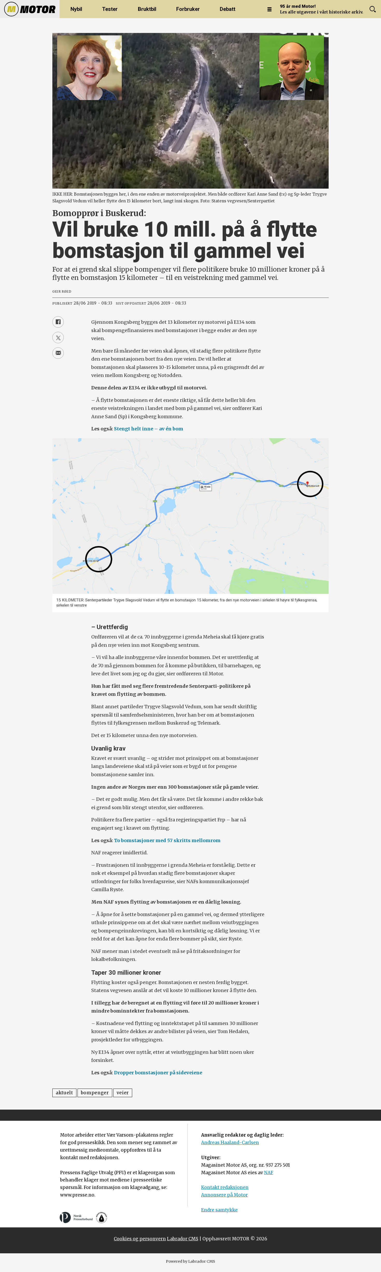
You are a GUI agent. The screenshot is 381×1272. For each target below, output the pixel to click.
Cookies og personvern (140, 1239)
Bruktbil (147, 9)
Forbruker (188, 9)
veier (123, 1093)
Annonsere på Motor (224, 1195)
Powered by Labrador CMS (190, 1261)
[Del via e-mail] (58, 353)
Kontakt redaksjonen (225, 1187)
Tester (110, 9)
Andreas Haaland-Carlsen (230, 1142)
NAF (268, 1172)
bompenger (95, 1093)
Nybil (76, 9)
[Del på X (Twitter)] (58, 337)
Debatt (227, 9)
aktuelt (64, 1093)
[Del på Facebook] (58, 322)
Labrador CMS (182, 1239)
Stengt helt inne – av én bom (148, 429)
